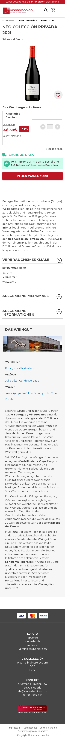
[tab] (17, 115)
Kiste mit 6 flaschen (13, 115)
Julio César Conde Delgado (22, 380)
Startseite (8, 20)
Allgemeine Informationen (18, 313)
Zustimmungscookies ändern (33, 730)
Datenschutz (30, 727)
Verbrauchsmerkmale (25, 260)
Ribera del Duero (12, 39)
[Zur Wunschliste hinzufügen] (58, 94)
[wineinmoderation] (32, 712)
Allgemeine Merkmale (25, 296)
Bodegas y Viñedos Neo (20, 368)
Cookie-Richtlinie (48, 727)
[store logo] (16, 12)
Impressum (15, 727)
